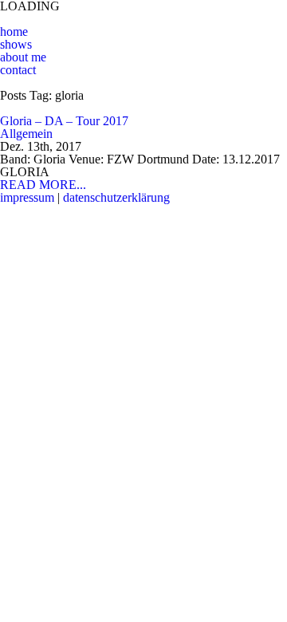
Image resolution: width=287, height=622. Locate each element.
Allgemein (26, 133)
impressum (27, 197)
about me (23, 57)
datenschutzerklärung (116, 197)
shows (16, 44)
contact (18, 70)
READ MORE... (43, 184)
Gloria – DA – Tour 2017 (64, 121)
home (14, 31)
